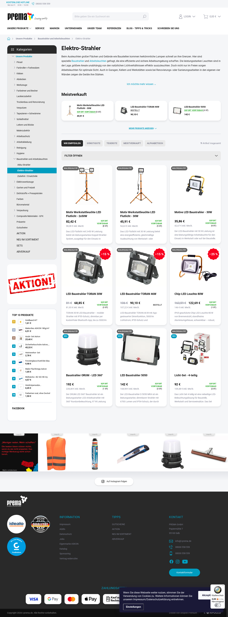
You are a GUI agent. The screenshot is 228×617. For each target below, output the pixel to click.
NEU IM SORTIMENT (121, 534)
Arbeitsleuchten (97, 61)
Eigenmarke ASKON (69, 544)
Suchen (144, 16)
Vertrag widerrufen (69, 558)
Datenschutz (66, 534)
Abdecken (21, 79)
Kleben (20, 73)
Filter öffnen (73, 155)
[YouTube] (184, 561)
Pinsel (19, 62)
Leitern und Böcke (25, 125)
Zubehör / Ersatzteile (27, 176)
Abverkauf (23, 251)
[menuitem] (19, 28)
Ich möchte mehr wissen (140, 84)
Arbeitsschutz (23, 136)
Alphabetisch (155, 143)
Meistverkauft (132, 143)
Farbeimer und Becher (27, 90)
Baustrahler (78, 61)
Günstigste (93, 143)
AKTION (116, 529)
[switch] (218, 605)
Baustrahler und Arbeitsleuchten (32, 159)
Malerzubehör (23, 130)
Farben (20, 199)
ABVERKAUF (118, 539)
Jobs (62, 539)
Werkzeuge (22, 85)
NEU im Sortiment (28, 239)
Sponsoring (65, 553)
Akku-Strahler (23, 165)
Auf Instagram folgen (117, 481)
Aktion (21, 233)
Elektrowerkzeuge (25, 182)
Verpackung (22, 210)
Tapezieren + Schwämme (28, 113)
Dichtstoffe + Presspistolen (29, 193)
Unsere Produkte (24, 56)
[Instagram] (177, 561)
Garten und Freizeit (26, 187)
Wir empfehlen (72, 143)
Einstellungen (133, 606)
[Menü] (223, 586)
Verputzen (22, 108)
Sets (20, 245)
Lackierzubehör (24, 96)
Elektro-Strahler (25, 170)
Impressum (65, 524)
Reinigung (21, 147)
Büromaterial (23, 204)
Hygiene (20, 153)
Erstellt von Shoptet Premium (183, 613)
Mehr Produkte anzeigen (141, 128)
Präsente (21, 222)
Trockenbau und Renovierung (31, 102)
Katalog (63, 549)
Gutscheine (22, 227)
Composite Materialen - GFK (30, 216)
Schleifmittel (22, 119)
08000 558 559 (182, 547)
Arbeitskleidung (24, 142)
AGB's (62, 529)
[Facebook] (171, 561)
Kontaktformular (185, 572)
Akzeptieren (209, 595)
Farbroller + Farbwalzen (28, 68)
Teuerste (112, 143)
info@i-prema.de (183, 541)
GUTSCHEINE (118, 524)
